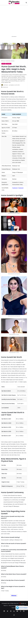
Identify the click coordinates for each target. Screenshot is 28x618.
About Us (6, 605)
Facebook (15, 188)
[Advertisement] (14, 22)
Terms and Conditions (13, 605)
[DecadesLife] (14, 2)
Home (3, 60)
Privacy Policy (21, 605)
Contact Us (14, 607)
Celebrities (8, 60)
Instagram (21, 188)
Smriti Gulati (5, 84)
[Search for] (26, 3)
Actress (12, 60)
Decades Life (23, 603)
